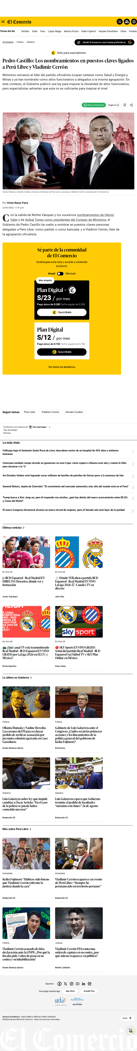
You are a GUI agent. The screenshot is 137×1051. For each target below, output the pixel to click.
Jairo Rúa (59, 596)
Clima (123, 31)
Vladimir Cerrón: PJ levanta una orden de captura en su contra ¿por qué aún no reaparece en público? (77, 952)
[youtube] (78, 984)
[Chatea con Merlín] (120, 22)
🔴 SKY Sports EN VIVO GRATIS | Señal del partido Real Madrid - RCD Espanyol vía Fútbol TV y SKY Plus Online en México (77, 653)
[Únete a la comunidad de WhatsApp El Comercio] (94, 105)
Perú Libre (29, 412)
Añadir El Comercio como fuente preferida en (104, 42)
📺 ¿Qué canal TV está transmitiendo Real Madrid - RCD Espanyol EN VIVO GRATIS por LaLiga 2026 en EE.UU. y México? (26, 653)
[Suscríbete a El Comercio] (126, 22)
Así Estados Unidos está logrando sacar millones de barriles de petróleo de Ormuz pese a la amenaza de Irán (63, 475)
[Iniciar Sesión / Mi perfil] (134, 22)
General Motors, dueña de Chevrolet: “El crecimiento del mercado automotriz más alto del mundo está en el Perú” (66, 486)
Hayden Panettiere (108, 31)
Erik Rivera (60, 748)
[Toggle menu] (3, 22)
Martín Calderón (62, 967)
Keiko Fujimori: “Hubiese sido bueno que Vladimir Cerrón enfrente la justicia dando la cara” (26, 882)
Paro (42, 31)
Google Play (89, 991)
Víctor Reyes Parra (17, 202)
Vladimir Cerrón (50, 412)
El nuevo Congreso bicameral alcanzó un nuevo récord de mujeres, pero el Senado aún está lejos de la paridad (64, 509)
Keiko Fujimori (88, 31)
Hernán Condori (74, 412)
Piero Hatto (60, 666)
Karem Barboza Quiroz (13, 748)
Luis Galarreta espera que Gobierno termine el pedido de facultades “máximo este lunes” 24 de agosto (77, 802)
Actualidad (7, 873)
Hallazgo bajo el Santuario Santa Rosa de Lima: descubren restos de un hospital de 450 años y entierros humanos (61, 452)
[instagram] (72, 984)
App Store (70, 991)
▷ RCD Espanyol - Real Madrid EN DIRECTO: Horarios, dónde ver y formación (24, 581)
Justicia (58, 943)
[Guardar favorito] (125, 105)
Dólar (35, 31)
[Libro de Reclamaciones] (77, 1001)
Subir (125, 1018)
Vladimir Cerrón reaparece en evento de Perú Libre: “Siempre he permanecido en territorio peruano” (78, 882)
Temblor (25, 31)
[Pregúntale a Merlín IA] (130, 1030)
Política (6, 722)
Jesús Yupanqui (10, 596)
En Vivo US (7, 572)
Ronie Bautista (9, 666)
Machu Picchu (71, 31)
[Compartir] (131, 105)
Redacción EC (9, 818)
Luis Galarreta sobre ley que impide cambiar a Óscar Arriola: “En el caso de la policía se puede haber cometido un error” (25, 804)
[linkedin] (84, 984)
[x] (65, 984)
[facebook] (59, 984)
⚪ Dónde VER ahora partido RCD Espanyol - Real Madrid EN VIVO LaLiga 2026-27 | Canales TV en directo (76, 583)
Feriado (133, 31)
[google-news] (90, 984)
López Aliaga (54, 31)
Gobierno (7, 793)
